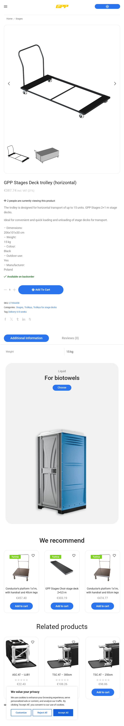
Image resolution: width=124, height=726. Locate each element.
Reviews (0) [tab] (70, 338)
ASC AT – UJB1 (21, 674)
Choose (62, 387)
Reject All (42, 712)
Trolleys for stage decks (45, 307)
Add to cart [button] (21, 606)
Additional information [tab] (26, 338)
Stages (19, 18)
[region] (42, 703)
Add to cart (42, 289)
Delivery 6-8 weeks (17, 312)
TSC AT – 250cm (103, 674)
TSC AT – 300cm (62, 674)
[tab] (26, 338)
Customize (21, 712)
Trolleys (28, 307)
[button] (9, 84)
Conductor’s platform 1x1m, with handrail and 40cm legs (21, 590)
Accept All (63, 712)
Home (9, 18)
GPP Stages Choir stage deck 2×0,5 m (61, 590)
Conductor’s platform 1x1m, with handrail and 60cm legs (102, 590)
